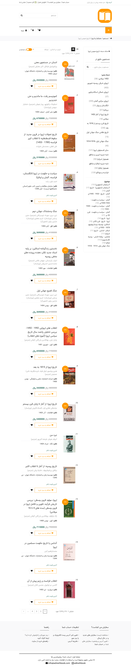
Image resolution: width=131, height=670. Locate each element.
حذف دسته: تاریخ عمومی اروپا (98, 51)
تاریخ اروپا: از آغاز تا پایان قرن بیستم (40, 404)
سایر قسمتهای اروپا (98, 150)
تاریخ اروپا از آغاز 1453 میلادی (99, 117)
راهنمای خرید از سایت (40, 641)
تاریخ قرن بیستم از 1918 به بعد (97, 125)
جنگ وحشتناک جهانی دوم (44, 211)
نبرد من (53, 435)
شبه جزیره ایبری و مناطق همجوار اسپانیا (98, 157)
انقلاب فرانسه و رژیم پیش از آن (42, 581)
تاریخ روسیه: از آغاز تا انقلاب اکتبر (41, 466)
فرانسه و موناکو (99, 172)
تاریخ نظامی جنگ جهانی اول (97, 134)
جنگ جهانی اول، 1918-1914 (97, 143)
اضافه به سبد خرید (44, 86)
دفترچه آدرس (73, 641)
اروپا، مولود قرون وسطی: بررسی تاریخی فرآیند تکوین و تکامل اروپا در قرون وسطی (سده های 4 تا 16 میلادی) (40, 506)
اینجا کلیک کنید (43, 638)
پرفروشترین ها (56, 657)
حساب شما (65, 2)
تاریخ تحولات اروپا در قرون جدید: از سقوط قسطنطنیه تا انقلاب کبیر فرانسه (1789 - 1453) (40, 138)
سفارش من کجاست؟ (54, 2)
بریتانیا (104, 110)
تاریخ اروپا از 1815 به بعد (45, 367)
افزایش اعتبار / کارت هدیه (37, 2)
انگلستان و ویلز (100, 105)
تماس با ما (22, 2)
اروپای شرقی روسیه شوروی (97, 85)
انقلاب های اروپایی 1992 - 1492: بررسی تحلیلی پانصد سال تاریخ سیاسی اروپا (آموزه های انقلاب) (41, 332)
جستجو (105, 38)
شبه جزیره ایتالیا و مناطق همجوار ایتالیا (98, 166)
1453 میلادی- (101, 78)
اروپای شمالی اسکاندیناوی (98, 94)
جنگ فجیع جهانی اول (47, 291)
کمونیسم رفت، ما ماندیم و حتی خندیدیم (42, 98)
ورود (22, 30)
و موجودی (22, 49)
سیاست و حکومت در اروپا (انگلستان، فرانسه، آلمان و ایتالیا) (40, 175)
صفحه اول (76, 657)
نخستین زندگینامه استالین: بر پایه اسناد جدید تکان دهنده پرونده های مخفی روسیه (40, 252)
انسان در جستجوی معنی (45, 62)
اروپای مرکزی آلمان (98, 101)
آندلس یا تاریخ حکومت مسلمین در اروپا (40, 545)
